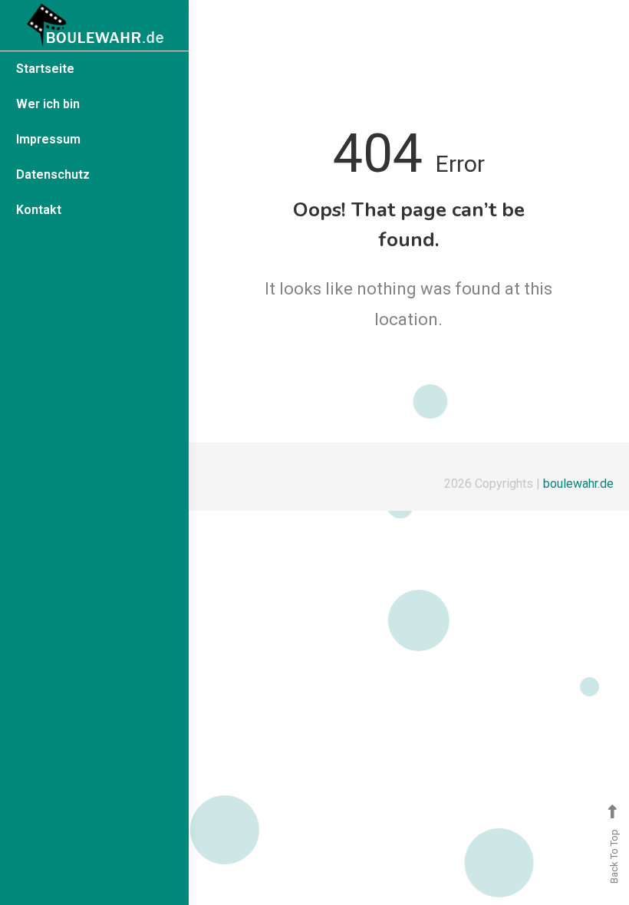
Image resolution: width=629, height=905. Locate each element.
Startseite (45, 68)
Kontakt (38, 209)
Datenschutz (53, 174)
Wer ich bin (48, 104)
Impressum (48, 139)
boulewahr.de (578, 483)
